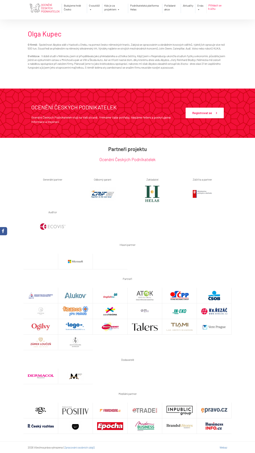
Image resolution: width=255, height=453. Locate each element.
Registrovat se (202, 113)
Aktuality (188, 5)
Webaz (223, 447)
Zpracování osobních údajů (79, 447)
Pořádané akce (170, 7)
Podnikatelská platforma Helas (144, 7)
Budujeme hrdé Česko (72, 7)
